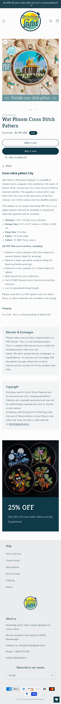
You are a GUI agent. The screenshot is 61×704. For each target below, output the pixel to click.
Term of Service (13, 554)
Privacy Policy (13, 560)
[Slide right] (37, 109)
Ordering (10, 580)
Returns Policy (13, 574)
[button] (3, 21)
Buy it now (30, 151)
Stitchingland (26, 699)
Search (9, 587)
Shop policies (12, 567)
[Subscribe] (51, 675)
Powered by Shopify (38, 699)
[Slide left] (24, 109)
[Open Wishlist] (57, 700)
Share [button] (8, 166)
